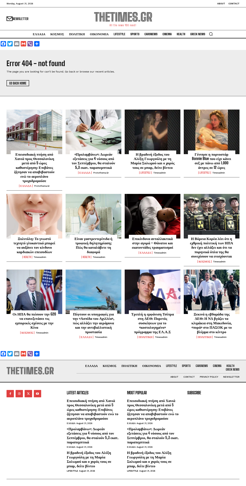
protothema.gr (42, 186)
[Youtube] (37, 393)
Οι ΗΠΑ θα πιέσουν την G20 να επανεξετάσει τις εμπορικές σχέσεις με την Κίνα (34, 321)
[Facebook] (10, 393)
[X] (28, 393)
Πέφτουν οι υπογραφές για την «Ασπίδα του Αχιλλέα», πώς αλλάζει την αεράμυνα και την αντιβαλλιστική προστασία (93, 323)
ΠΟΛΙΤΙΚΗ (145, 337)
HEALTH (27, 257)
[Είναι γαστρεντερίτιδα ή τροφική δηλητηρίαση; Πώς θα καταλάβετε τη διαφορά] (93, 216)
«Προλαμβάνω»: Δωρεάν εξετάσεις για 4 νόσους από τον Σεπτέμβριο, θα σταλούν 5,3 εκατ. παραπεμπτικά (93, 161)
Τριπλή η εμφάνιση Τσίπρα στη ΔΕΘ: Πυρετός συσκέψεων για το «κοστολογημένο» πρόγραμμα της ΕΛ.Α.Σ (152, 323)
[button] (211, 34)
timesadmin (159, 173)
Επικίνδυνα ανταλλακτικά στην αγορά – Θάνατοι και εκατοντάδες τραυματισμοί (152, 243)
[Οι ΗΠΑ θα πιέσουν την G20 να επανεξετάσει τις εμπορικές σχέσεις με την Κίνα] (34, 292)
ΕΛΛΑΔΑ (25, 186)
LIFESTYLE (145, 172)
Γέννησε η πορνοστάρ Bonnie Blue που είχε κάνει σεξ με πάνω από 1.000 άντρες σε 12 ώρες (211, 161)
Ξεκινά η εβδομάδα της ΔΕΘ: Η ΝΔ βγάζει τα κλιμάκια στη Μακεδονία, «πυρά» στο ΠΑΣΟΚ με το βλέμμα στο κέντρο (211, 323)
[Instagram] (19, 393)
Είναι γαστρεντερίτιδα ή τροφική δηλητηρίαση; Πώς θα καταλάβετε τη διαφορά (93, 245)
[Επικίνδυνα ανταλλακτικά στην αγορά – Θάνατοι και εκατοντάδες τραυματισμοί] (152, 216)
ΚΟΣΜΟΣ (204, 261)
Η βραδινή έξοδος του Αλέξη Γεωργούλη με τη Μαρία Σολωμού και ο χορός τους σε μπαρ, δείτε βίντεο (153, 161)
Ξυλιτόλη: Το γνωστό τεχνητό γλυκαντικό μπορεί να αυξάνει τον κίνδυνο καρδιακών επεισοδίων (34, 245)
